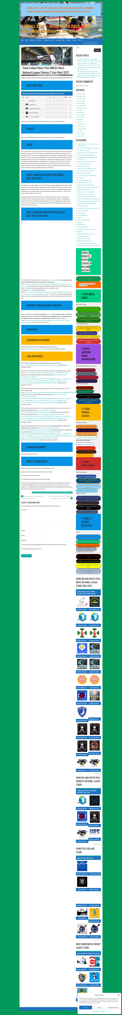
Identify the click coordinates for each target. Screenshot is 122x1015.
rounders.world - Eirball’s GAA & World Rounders (88, 320)
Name (23, 530)
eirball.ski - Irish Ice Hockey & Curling (87, 377)
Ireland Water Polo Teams (84, 173)
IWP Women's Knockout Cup (85, 189)
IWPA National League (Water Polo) (86, 196)
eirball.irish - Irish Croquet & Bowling (87, 512)
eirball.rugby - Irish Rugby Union (86, 448)
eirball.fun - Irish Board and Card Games (88, 545)
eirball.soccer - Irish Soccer (85, 444)
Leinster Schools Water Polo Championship (88, 199)
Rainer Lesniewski (53, 280)
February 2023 (81, 94)
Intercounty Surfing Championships (86, 161)
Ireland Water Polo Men (39, 492)
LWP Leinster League (82, 206)
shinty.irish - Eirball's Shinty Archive (87, 333)
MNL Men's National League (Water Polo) (42, 77)
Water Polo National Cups (84, 236)
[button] (119, 995)
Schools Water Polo (82, 215)
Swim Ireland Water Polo (59, 77)
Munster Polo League (83, 210)
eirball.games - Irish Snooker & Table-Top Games (88, 507)
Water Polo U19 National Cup (85, 241)
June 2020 (80, 117)
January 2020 (80, 124)
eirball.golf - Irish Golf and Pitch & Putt (88, 503)
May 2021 (79, 110)
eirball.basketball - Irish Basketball (86, 374)
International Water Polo (83, 164)
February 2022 (81, 103)
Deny (99, 1007)
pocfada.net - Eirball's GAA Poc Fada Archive (88, 328)
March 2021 (80, 112)
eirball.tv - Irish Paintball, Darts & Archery (88, 541)
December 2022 (81, 96)
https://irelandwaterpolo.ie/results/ (35, 349)
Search (78, 47)
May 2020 (79, 119)
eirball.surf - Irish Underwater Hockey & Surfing (88, 486)
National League (81, 213)
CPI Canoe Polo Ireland (83, 150)
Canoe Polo (39, 40)
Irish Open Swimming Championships (87, 175)
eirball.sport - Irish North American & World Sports (88, 278)
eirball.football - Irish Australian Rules (87, 430)
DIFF (65, 97)
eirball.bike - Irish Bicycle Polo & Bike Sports (88, 565)
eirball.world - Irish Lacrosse (85, 388)
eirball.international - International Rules (88, 337)
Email (23, 535)
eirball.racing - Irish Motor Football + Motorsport (88, 571)
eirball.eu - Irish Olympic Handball (86, 476)
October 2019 (81, 126)
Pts (70, 97)
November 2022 (81, 98)
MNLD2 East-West (58, 492)
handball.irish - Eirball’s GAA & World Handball (88, 314)
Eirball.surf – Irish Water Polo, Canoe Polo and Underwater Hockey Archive (57, 28)
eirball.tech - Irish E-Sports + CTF (86, 549)
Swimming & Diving (60, 40)
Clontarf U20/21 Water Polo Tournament (88, 148)
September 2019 (81, 129)
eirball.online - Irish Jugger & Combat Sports (88, 537)
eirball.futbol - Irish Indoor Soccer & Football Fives (88, 401)
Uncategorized (81, 224)
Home (22, 40)
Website (23, 540)
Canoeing (68, 40)
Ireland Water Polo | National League (86, 168)
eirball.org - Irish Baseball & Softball (87, 381)
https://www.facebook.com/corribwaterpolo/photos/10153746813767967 (46, 373)
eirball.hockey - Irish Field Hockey (86, 452)
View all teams (97, 773)
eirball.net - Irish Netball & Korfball (86, 426)
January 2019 (80, 136)
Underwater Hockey (49, 40)
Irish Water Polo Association (84, 182)
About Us (80, 40)
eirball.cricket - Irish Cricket (85, 455)
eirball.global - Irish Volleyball (85, 391)
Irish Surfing (80, 178)
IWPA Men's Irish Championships (86, 194)
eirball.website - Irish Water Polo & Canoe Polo (88, 480)
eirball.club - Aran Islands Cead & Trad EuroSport (88, 341)
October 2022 (81, 101)
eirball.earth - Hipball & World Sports (87, 490)
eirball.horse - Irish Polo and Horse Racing (88, 561)
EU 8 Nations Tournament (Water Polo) (87, 152)
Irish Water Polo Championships (85, 185)
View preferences (113, 1007)
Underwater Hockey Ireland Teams (86, 229)
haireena (49, 314)
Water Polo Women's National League (87, 243)
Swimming (80, 222)
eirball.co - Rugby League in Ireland (87, 434)
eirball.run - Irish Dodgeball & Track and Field (88, 556)
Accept (86, 1007)
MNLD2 (49, 492)
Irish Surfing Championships (84, 180)
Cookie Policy (96, 1011)
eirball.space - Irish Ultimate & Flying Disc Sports (88, 396)
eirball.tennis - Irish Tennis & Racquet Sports (88, 498)
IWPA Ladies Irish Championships (86, 192)
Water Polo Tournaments (84, 238)
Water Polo (32, 40)
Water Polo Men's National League (86, 234)
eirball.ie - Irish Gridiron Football (86, 370)
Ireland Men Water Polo (83, 166)
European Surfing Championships (86, 155)
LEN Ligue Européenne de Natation (86, 203)
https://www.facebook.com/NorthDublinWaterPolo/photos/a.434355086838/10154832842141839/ (54, 392)
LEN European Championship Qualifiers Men (88, 201)
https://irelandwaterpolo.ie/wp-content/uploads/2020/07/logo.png (40, 365)
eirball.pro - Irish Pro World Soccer (86, 437)
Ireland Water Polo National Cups (86, 171)
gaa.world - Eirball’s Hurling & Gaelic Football (88, 309)
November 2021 (81, 105)
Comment (24, 509)
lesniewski (30, 290)
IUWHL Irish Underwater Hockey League (88, 187)
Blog (26, 40)
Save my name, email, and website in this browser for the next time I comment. (44, 544)
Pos (23, 97)
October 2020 (81, 115)
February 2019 (81, 133)
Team (27, 97)
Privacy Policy (102, 1011)
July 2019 (79, 131)
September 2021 (81, 108)
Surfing (74, 40)
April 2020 (80, 122)
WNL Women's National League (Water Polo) (88, 245)
